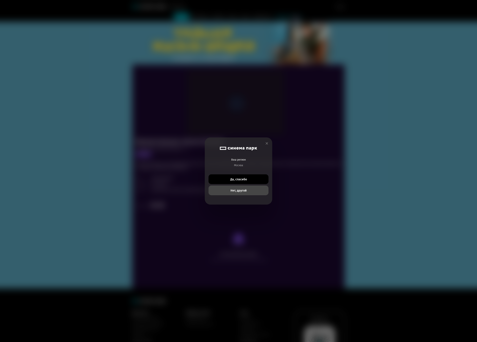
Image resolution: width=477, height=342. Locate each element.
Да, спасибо (238, 179)
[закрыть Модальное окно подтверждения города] (267, 143)
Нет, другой (238, 190)
